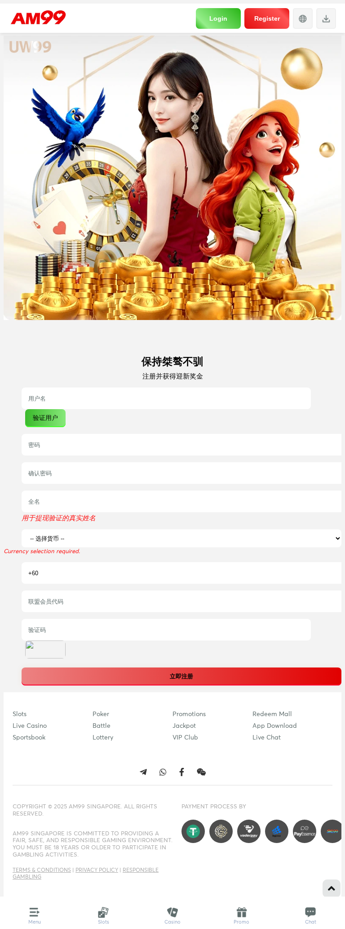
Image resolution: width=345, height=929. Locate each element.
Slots (20, 714)
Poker (101, 714)
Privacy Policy (96, 870)
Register (267, 18)
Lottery (103, 738)
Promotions (189, 714)
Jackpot (184, 726)
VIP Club (185, 738)
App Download (274, 726)
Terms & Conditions (42, 870)
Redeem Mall (272, 714)
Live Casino (30, 726)
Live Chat (266, 738)
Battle (102, 726)
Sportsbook (29, 738)
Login (218, 18)
